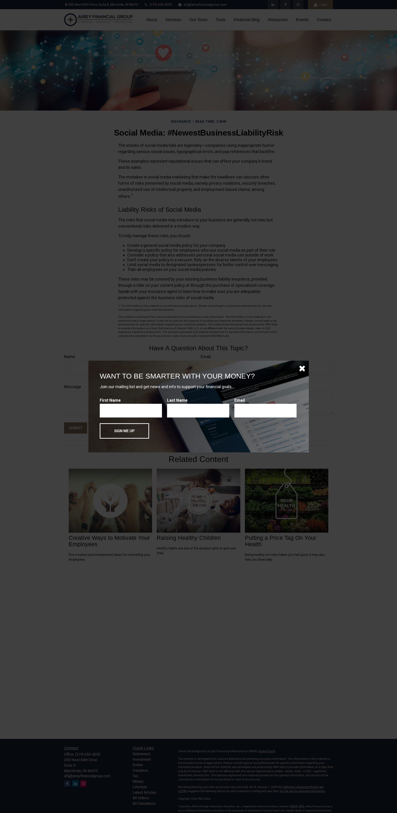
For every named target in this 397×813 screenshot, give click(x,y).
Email (239, 400)
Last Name (177, 400)
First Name (110, 400)
